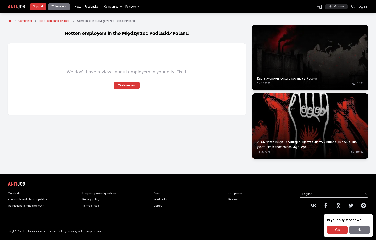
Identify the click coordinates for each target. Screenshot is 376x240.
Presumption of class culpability (27, 199)
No (360, 230)
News (78, 6)
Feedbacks (91, 6)
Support (38, 6)
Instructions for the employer (26, 205)
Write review (59, 6)
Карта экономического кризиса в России (287, 78)
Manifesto (14, 193)
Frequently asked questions (99, 193)
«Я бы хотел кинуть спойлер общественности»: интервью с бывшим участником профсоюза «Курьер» (307, 144)
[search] (353, 7)
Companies (111, 6)
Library (158, 205)
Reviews (130, 6)
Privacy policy (90, 199)
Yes (337, 230)
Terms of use (90, 205)
